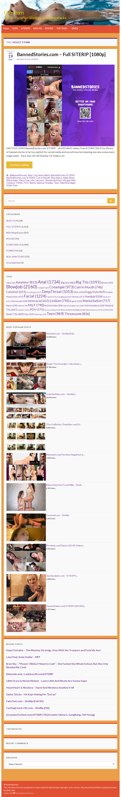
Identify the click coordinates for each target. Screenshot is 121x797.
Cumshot (16, 292)
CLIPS (15, 28)
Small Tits (15, 313)
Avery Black (44, 175)
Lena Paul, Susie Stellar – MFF (23, 656)
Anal (49, 281)
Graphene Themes (26, 793)
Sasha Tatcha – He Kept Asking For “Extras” (31, 694)
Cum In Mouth (43, 177)
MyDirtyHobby (53, 305)
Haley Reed (68, 177)
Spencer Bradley (45, 182)
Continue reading (19, 164)
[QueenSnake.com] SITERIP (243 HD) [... (66, 606)
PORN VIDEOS (13, 244)
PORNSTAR (12, 250)
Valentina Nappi (67, 182)
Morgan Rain (69, 180)
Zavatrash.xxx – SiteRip (57, 515)
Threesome (77, 314)
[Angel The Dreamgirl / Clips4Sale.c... (64, 363)
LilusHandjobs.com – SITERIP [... (62, 575)
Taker (22, 59)
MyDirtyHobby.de (94, 305)
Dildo (78, 292)
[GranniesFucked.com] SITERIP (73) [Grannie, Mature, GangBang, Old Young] (50, 714)
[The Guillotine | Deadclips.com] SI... (63, 424)
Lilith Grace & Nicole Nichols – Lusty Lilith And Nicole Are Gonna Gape (46, 680)
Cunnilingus (33, 292)
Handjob (93, 296)
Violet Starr (12, 185)
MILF (36, 305)
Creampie (61, 287)
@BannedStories (18, 175)
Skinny (32, 182)
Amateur (26, 282)
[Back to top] (114, 790)
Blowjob (21, 286)
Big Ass (68, 282)
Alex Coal (32, 175)
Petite (19, 182)
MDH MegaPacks (14, 232)
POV (26, 182)
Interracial (38, 301)
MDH (22, 305)
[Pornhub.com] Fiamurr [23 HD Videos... (65, 545)
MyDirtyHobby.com (73, 305)
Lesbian (59, 301)
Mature (11, 305)
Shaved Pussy (94, 310)
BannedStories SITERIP (63, 175)
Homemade (19, 301)
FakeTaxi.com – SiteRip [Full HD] (24, 701)
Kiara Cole (24, 180)
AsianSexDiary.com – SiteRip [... (61, 394)
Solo (29, 314)
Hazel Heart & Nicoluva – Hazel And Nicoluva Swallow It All (40, 687)
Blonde (107, 282)
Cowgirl (43, 287)
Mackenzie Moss (53, 180)
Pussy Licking (52, 310)
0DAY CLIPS (12, 220)
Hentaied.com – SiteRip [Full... (60, 333)
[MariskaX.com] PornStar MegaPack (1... (65, 454)
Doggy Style (94, 292)
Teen (56, 182)
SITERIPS (25, 28)
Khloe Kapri (12, 180)
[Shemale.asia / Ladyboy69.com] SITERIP (29, 673)
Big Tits (88, 282)
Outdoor (10, 182)
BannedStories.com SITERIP (20, 177)
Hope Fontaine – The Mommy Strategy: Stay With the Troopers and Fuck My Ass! (53, 650)
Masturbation (96, 301)
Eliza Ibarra (56, 177)
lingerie (76, 301)
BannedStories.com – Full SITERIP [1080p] (61, 54)
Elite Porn (14, 12)
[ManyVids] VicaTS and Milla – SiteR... (64, 485)
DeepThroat (57, 291)
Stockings (40, 314)
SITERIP (108, 310)
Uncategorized (13, 262)
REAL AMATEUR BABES (73, 310)
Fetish (52, 297)
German (77, 296)
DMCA (75, 28)
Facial (35, 296)
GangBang (64, 297)
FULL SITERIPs (32, 59)
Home (6, 28)
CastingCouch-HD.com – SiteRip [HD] (27, 707)
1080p (10, 283)
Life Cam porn (37, 180)
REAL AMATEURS (15, 256)
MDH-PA (37, 28)
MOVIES (49, 28)
